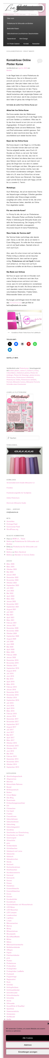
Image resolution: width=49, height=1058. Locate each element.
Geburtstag (11, 824)
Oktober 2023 (12, 569)
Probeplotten (12, 968)
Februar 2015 (12, 756)
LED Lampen (12, 912)
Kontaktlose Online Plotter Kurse (19, 62)
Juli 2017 (10, 729)
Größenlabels (12, 845)
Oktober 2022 (12, 582)
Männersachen (12, 923)
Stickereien (11, 1014)
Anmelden (10, 521)
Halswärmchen (12, 859)
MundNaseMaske (13, 936)
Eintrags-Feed (12, 524)
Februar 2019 (12, 687)
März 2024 (10, 566)
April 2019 (10, 681)
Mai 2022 (10, 593)
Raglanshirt (11, 979)
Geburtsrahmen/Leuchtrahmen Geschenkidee (22, 33)
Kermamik (10, 878)
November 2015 (12, 745)
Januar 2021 (11, 625)
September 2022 (13, 585)
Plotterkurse (24, 368)
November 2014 (12, 761)
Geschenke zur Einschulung (18, 832)
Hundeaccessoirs (13, 872)
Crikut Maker (11, 373)
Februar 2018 (12, 713)
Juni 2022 (10, 590)
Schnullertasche (13, 995)
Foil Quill (10, 811)
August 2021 (11, 609)
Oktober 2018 (12, 697)
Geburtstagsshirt (13, 827)
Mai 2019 (10, 679)
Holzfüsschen (12, 869)
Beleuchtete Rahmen (14, 784)
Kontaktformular (16, 302)
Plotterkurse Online (13, 379)
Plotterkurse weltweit (28, 379)
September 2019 (13, 668)
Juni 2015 (10, 751)
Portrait (9, 382)
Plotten (9, 960)
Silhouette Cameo (19, 382)
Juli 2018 (10, 703)
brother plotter (14, 370)
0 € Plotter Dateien (13, 43)
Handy (9, 861)
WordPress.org (12, 529)
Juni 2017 (10, 732)
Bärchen (10, 781)
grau (8, 843)
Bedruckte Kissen (13, 28)
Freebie (9, 813)
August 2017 (11, 727)
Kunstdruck (11, 902)
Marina (9, 926)
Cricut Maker (11, 795)
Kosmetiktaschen (13, 891)
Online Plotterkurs (13, 498)
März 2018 (10, 711)
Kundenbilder (12, 899)
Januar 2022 (11, 601)
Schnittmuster (12, 992)
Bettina (9, 70)
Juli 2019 (10, 673)
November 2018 (12, 695)
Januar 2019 (11, 689)
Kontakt (26, 43)
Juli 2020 (10, 641)
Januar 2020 (11, 657)
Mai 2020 (10, 647)
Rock (8, 982)
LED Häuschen (12, 910)
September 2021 (13, 606)
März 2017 (10, 740)
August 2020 (11, 639)
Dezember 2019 (12, 660)
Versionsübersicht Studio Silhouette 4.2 (21, 483)
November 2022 (12, 580)
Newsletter (36, 43)
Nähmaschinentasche (15, 944)
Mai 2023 (10, 572)
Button (9, 792)
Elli (8, 805)
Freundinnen (11, 816)
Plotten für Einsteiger (21, 375)
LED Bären (11, 907)
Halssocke (10, 854)
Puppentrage (11, 976)
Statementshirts (13, 1011)
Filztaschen (11, 808)
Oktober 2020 (12, 633)
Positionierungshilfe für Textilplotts (19, 493)
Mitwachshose (12, 931)
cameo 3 (23, 370)
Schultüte (10, 998)
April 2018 (10, 708)
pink (8, 958)
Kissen (9, 883)
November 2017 (12, 721)
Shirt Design (23, 38)
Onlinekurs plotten (23, 373)
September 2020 (13, 636)
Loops (9, 920)
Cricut (36, 370)
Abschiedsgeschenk (14, 776)
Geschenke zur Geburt (15, 835)
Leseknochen (12, 915)
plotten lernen (35, 375)
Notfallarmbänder (13, 947)
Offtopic (10, 950)
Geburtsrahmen (13, 821)
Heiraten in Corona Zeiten (25, 554)
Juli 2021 (10, 612)
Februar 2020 (12, 654)
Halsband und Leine (14, 851)
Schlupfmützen (12, 987)
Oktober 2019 (12, 665)
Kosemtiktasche (13, 888)
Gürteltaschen (12, 848)
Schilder (10, 984)
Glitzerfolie (11, 840)
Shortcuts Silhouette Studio (16, 503)
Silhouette (10, 1003)
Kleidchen (10, 886)
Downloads (11, 800)
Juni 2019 (10, 676)
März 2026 (10, 564)
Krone (9, 894)
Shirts (9, 1000)
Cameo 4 (30, 370)
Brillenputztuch (12, 789)
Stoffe (9, 1019)
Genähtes (10, 829)
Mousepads (11, 934)
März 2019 (10, 684)
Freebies (10, 488)
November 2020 (12, 630)
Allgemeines (11, 779)
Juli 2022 (10, 588)
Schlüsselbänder (13, 990)
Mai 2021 (10, 614)
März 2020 (10, 652)
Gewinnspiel (11, 837)
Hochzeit (10, 864)
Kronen (9, 896)
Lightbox (10, 918)
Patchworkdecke (13, 955)
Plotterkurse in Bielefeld (24, 377)
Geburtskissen (12, 819)
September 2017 (13, 724)
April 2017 (10, 737)
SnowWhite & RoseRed (15, 1006)
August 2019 (11, 671)
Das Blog (10, 797)
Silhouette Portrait (32, 382)
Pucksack (10, 974)
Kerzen (9, 880)
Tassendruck (11, 38)
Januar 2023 (11, 574)
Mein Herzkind (20, 552)
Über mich (10, 18)
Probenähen (11, 966)
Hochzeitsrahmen (13, 867)
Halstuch (10, 856)
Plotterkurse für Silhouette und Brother (20, 23)
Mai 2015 (10, 753)
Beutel (9, 787)
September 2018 (13, 700)
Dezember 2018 (12, 692)
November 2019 (12, 663)
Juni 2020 (10, 644)
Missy (9, 928)
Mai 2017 (10, 735)
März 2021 (10, 620)
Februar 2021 (12, 622)
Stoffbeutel (11, 1016)
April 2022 (10, 596)
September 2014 (13, 767)
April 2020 (10, 649)
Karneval (10, 875)
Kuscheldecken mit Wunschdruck (20, 904)
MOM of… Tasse (19, 538)
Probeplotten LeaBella (15, 971)
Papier (9, 952)
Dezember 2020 (12, 628)
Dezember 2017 (12, 719)
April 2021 (10, 617)
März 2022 (10, 598)
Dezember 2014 (12, 759)
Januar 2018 (11, 716)
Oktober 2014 (12, 764)
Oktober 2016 (12, 743)
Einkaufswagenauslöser (16, 803)
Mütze (9, 939)
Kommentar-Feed (13, 526)
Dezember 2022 (12, 577)
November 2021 (12, 604)
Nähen (9, 942)
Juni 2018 (10, 705)
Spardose (10, 1008)
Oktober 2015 (12, 748)
